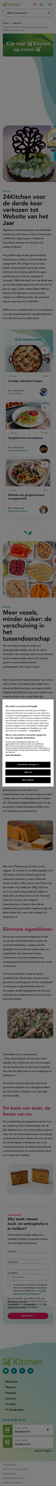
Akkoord (28, 772)
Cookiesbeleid (34, 731)
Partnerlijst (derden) (13, 755)
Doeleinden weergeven (28, 764)
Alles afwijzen (28, 780)
